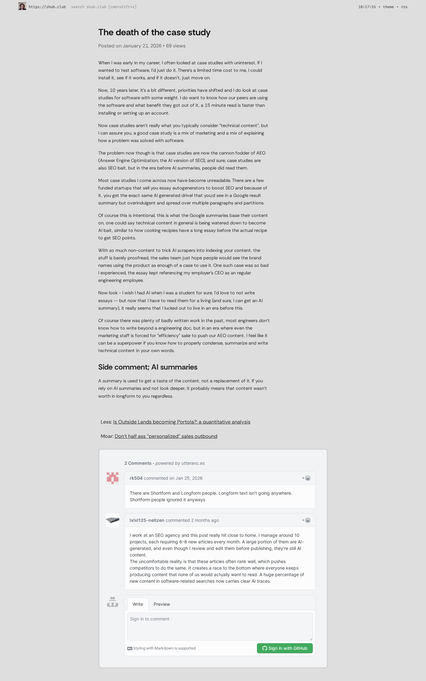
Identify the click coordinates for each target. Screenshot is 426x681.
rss (404, 6)
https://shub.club (47, 6)
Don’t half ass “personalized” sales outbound (166, 436)
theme (388, 6)
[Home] (22, 8)
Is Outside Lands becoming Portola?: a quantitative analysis (181, 422)
